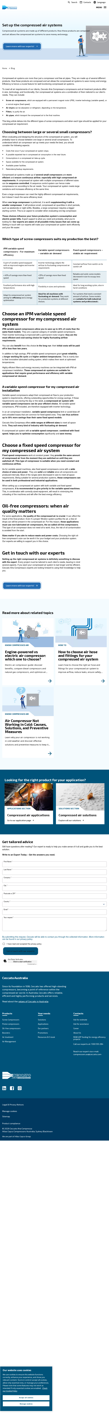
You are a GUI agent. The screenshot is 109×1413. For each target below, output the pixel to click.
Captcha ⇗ (32, 964)
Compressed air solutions (78, 815)
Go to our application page (19, 820)
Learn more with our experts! (20, 46)
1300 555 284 (97, 1044)
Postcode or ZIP (10, 893)
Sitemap (6, 1116)
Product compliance (11, 1123)
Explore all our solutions (70, 820)
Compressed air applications (28, 815)
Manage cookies (9, 1111)
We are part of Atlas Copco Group (16, 1136)
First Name (8, 861)
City (5, 885)
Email (6, 909)
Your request (8, 917)
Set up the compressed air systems (32, 25)
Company (7, 877)
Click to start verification (22, 961)
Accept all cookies (26, 1398)
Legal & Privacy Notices (13, 1104)
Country (7, 901)
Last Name (8, 869)
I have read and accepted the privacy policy (24, 943)
